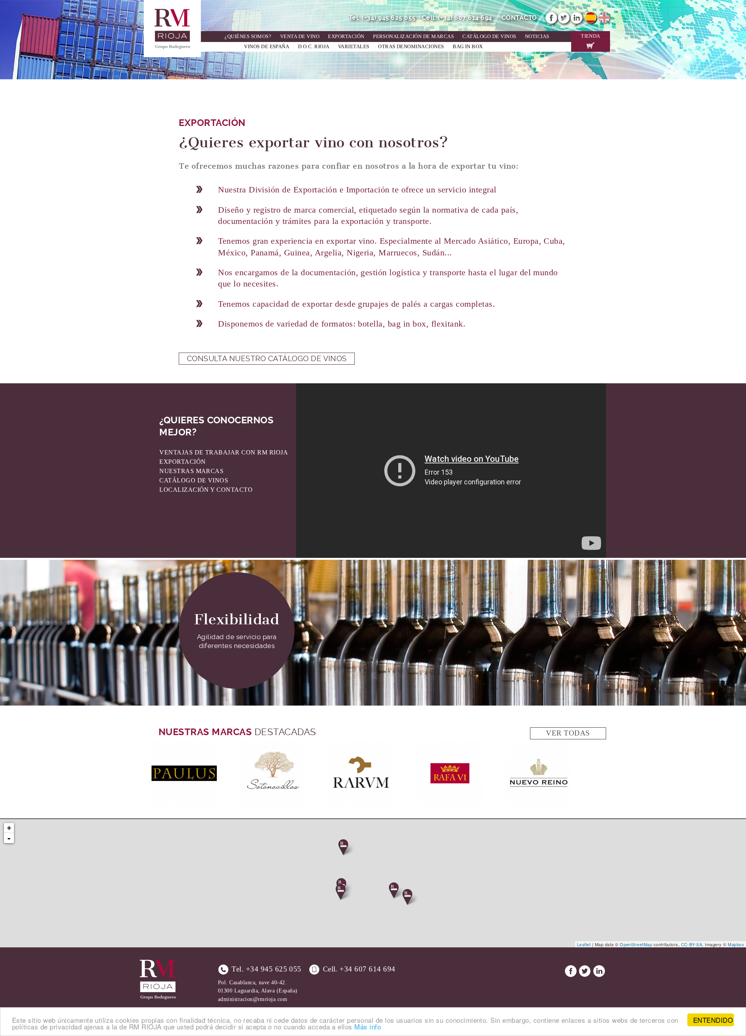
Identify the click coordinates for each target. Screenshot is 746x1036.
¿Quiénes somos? (248, 36)
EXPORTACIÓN (182, 461)
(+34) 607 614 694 (465, 17)
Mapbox (736, 944)
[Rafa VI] (450, 745)
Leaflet (584, 944)
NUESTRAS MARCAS (191, 471)
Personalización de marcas (413, 36)
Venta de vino (299, 36)
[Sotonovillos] (272, 745)
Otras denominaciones (411, 46)
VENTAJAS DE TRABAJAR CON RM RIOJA (223, 452)
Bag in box (468, 46)
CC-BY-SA (691, 944)
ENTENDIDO (713, 1020)
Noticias (537, 36)
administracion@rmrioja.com (252, 999)
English (604, 17)
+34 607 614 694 (367, 969)
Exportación (346, 36)
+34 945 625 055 (274, 969)
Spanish (590, 17)
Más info (367, 1026)
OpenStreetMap (636, 944)
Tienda (590, 36)
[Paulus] (184, 745)
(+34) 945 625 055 (388, 17)
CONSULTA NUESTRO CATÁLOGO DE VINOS (267, 358)
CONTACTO (519, 17)
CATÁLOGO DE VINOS (193, 480)
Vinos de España (266, 46)
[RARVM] (361, 745)
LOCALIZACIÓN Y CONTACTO (206, 489)
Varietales (354, 46)
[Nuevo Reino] (538, 745)
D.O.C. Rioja (313, 46)
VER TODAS (568, 733)
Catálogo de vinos (489, 36)
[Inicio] (172, 4)
